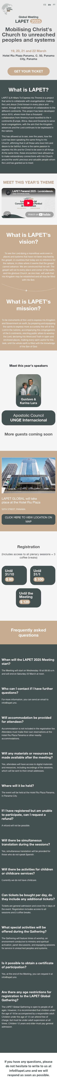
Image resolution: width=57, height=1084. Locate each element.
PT (54, 5)
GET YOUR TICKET (28, 71)
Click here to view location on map (28, 519)
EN (49, 5)
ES (44, 5)
